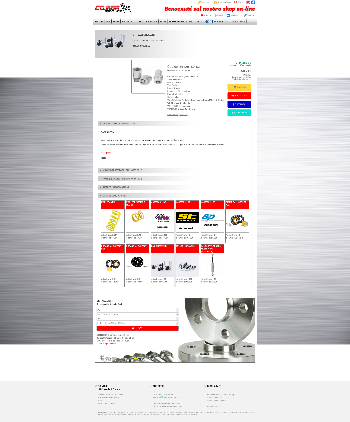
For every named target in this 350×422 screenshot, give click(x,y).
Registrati (205, 2)
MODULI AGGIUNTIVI (147, 21)
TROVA (139, 327)
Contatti (250, 15)
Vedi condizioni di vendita (241, 79)
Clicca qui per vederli (106, 343)
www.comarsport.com (172, 406)
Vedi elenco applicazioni (177, 115)
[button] (177, 310)
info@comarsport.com (169, 403)
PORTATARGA (238, 21)
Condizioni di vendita (216, 400)
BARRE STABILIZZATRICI (190, 21)
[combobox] (138, 310)
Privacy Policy (213, 394)
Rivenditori (235, 15)
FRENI (116, 21)
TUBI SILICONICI (221, 21)
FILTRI (163, 21)
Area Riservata (224, 2)
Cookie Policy (227, 394)
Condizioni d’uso (214, 397)
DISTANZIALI (128, 21)
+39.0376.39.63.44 (171, 397)
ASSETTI (99, 21)
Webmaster (212, 406)
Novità (220, 15)
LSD (108, 21)
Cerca (240, 2)
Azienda (207, 15)
